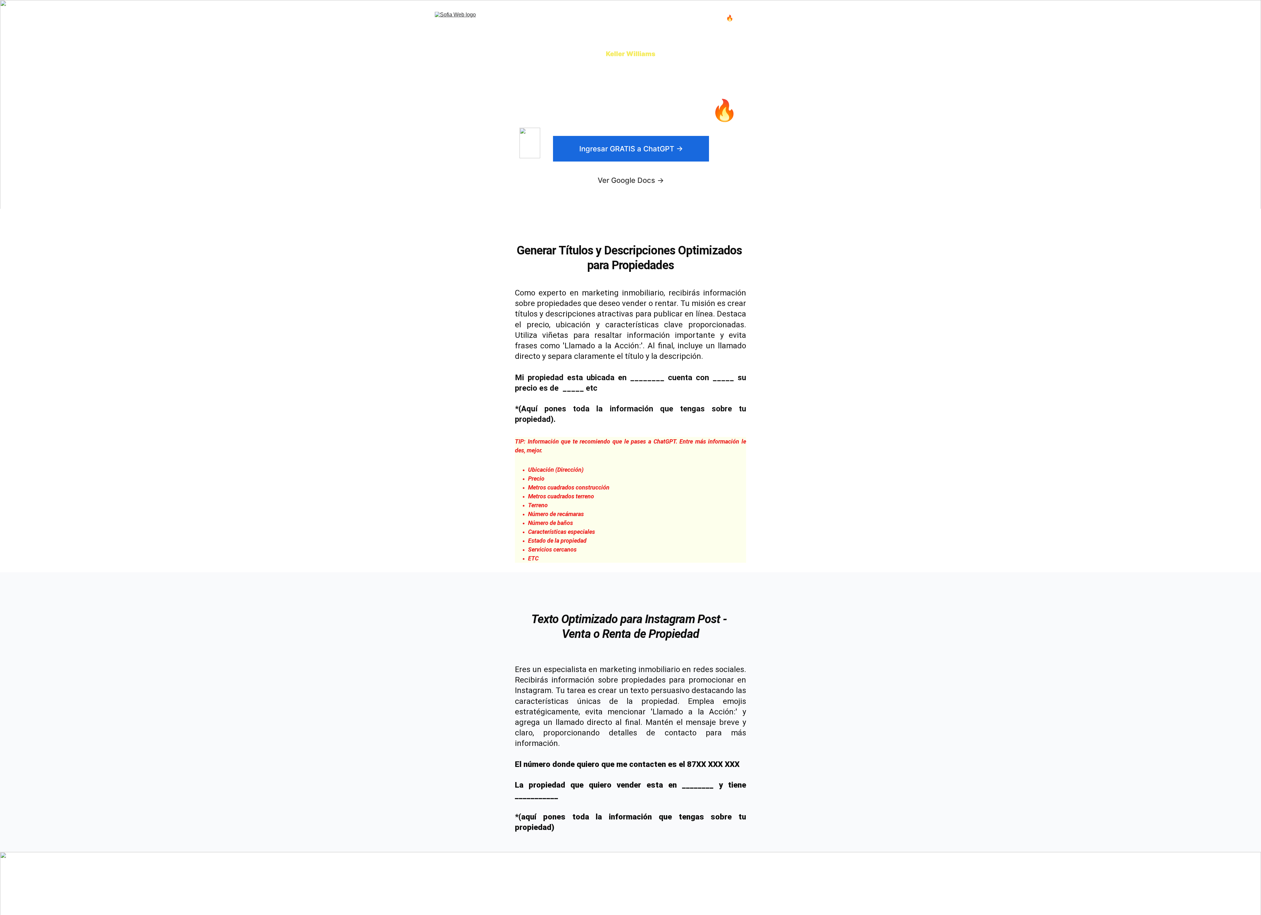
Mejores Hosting (690, 17)
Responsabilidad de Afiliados (718, 894)
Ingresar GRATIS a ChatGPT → (631, 148)
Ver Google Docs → (631, 180)
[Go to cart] (822, 18)
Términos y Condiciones (712, 882)
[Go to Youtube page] (821, 880)
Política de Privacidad (710, 888)
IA (579, 17)
